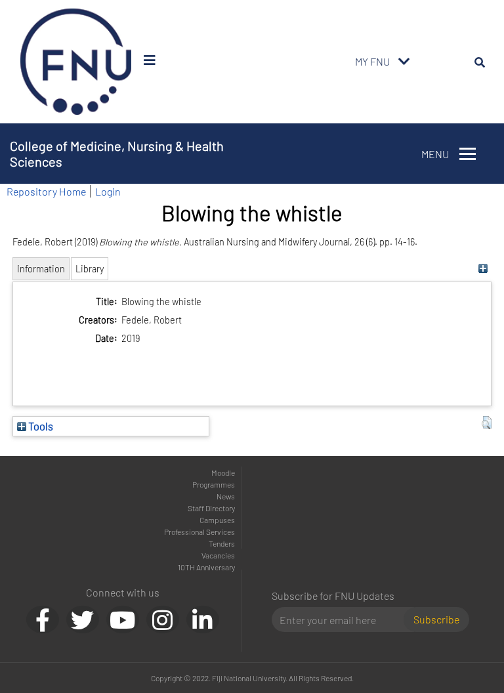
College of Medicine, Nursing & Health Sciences (117, 153)
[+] (483, 269)
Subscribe (436, 619)
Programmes (213, 484)
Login (108, 191)
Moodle (223, 472)
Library (89, 268)
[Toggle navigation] (404, 62)
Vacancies (218, 555)
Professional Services (199, 531)
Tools (39, 425)
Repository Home (46, 191)
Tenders (222, 543)
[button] (487, 422)
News (226, 496)
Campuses (217, 519)
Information (41, 268)
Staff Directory (211, 508)
